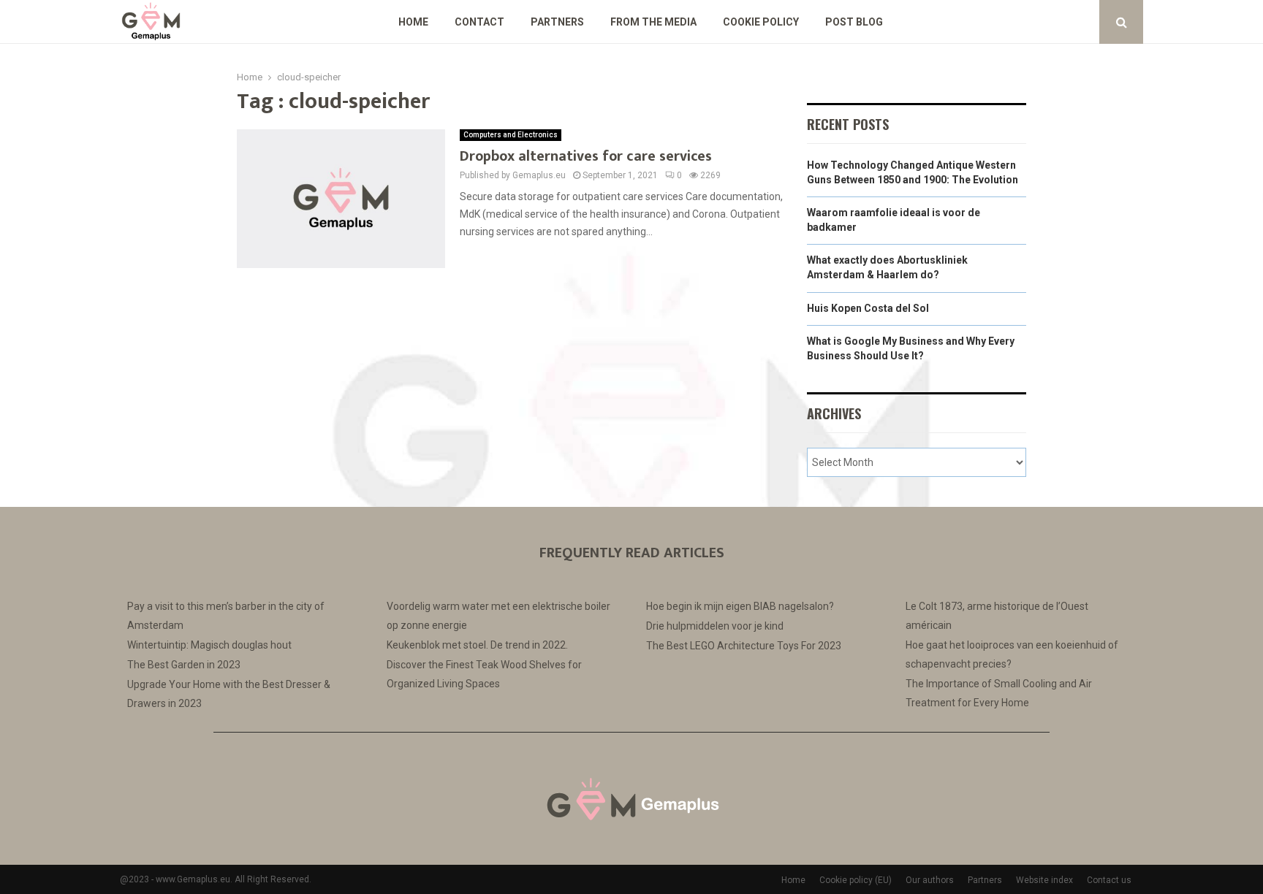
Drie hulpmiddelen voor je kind (715, 626)
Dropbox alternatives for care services (586, 156)
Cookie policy (761, 22)
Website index (1044, 880)
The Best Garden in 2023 (183, 664)
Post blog (854, 22)
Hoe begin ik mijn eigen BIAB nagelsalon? (740, 606)
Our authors (930, 880)
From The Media (653, 22)
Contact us (1109, 880)
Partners (557, 22)
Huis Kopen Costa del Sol (868, 308)
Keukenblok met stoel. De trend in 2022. (477, 645)
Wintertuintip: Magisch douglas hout (209, 645)
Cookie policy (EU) (855, 880)
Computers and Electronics (510, 135)
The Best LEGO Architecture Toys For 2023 (743, 646)
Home (413, 22)
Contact (479, 22)
